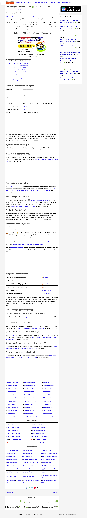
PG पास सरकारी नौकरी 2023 (38, 433)
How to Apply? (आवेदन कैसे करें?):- (18, 74)
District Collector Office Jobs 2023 (40, 337)
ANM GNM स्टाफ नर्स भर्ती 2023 (48, 465)
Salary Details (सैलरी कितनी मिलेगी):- (19, 69)
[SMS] (37, 488)
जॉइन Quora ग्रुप (15, 442)
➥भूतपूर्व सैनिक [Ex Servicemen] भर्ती (48, 469)
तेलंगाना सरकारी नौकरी (12, 416)
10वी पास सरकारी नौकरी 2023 (14, 433)
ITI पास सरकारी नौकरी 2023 (38, 424)
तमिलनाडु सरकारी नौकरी (28, 413)
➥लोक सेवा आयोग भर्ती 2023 (27, 456)
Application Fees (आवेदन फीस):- (18, 76)
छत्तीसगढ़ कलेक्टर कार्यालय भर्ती (12, 138)
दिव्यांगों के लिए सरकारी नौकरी (13, 472)
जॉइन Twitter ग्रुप (44, 442)
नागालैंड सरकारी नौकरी (47, 401)
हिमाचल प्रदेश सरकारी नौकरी (29, 398)
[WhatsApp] (29, 488)
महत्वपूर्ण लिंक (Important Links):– (18, 80)
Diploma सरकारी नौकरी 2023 (38, 427)
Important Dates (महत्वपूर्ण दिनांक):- (18, 78)
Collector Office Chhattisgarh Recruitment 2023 (24, 219)
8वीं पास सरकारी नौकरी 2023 (13, 430)
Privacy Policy (28, 514)
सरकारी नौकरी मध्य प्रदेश (29, 410)
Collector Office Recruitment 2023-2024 (17, 17)
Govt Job (12, 335)
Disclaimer (20, 514)
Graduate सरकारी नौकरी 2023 (38, 430)
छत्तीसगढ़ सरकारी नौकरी (12, 388)
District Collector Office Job (28, 136)
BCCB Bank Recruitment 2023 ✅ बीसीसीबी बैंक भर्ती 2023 (13, 501)
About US (36, 514)
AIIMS (24, 469)
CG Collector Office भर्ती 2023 (27, 190)
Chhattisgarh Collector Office (29, 317)
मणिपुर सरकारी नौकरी (47, 404)
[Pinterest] (35, 488)
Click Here (25, 106)
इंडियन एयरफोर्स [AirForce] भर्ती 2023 (49, 456)
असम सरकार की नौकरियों (29, 391)
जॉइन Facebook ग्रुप (41, 439)
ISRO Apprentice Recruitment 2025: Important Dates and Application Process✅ (69, 67)
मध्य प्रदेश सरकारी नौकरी (12, 385)
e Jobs (41, 244)
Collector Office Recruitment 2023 (39, 200)
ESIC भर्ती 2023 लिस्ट (11, 465)
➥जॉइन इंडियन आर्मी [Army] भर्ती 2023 (49, 453)
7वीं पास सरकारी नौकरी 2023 (13, 427)
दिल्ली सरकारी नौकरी (12, 391)
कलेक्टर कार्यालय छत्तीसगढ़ (16, 247)
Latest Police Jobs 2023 (28, 476)
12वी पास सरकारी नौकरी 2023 (14, 436)
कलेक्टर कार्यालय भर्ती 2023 (39, 328)
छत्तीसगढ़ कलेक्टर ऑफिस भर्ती (44, 138)
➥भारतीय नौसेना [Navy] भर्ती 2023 (48, 459)
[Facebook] (26, 488)
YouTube (29, 241)
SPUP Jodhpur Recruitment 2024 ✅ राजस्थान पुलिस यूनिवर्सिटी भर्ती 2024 (32, 501)
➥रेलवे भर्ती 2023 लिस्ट (11, 453)
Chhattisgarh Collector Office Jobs (28, 138)
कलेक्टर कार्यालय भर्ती (32, 17)
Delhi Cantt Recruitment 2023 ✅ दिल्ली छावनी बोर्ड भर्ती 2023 (50, 507)
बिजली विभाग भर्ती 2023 (46, 462)
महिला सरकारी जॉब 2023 (27, 453)
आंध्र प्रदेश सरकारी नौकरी (29, 388)
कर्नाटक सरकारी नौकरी (28, 404)
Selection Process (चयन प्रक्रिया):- (18, 71)
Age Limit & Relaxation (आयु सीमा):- (19, 67)
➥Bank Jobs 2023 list (11, 459)
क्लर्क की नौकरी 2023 (11, 476)
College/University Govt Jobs (30, 459)
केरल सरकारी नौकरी (28, 407)
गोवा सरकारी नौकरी (27, 395)
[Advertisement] (32, 125)
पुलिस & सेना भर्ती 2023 (46, 450)
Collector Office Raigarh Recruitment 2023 (17, 150)
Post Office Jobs (11, 480)
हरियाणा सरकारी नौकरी (11, 401)
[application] (70, 2)
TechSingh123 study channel (46, 241)
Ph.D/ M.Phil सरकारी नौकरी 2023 (39, 436)
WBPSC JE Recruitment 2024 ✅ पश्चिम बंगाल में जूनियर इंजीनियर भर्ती (50, 501)
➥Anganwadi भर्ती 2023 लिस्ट (28, 472)
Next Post (56, 492)
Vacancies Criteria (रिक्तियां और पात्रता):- (20, 65)
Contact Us (42, 514)
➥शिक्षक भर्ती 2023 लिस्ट (27, 450)
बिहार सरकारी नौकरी (11, 395)
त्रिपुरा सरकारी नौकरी (47, 413)
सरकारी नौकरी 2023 (15, 424)
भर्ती (22, 247)
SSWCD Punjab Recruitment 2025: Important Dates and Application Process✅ (68, 60)
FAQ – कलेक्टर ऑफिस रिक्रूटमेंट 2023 (17, 82)
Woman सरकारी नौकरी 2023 (29, 465)
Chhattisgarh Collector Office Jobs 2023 (27, 348)
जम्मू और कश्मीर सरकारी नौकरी (30, 401)
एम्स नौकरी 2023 (29, 469)
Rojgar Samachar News (47, 480)
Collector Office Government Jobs (46, 136)
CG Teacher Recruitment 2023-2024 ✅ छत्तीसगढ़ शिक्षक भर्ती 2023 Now (31, 507)
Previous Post (9, 492)
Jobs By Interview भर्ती (47, 472)
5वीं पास (9, 424)
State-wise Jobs (19, 244)
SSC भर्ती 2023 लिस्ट (11, 456)
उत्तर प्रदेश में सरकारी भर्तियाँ (12, 382)
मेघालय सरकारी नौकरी (47, 407)
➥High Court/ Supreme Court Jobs (30, 462)
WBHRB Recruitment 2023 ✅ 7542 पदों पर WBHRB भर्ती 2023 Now (13, 507)
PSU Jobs (25, 480)
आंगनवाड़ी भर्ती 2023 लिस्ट (12, 450)
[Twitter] (32, 488)
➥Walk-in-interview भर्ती (12, 469)
